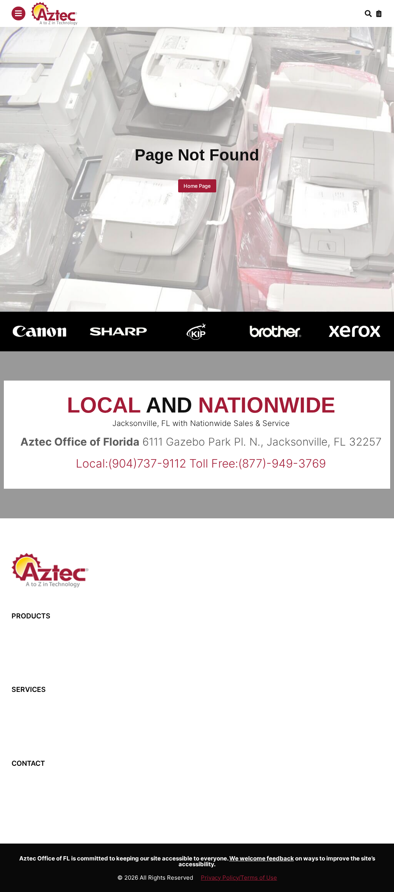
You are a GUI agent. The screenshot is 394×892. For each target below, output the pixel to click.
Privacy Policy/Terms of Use (239, 877)
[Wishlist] (379, 13)
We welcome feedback (261, 858)
